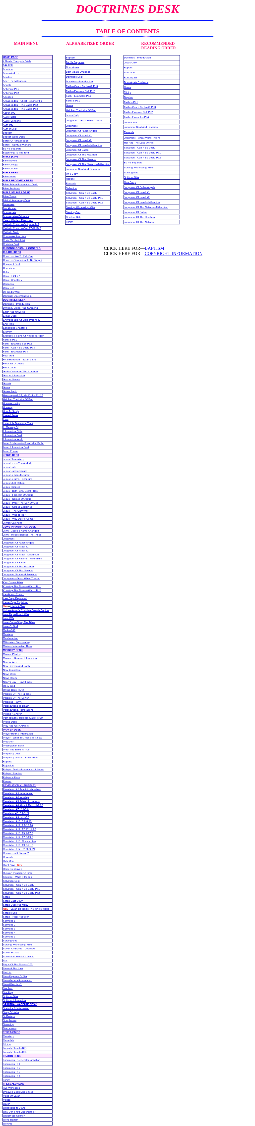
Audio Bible (9, 116)
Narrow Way (10, 662)
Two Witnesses (11, 1087)
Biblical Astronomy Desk (16, 200)
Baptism (7, 132)
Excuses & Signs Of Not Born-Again (23, 335)
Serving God (10, 940)
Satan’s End (10, 912)
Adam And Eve (11, 73)
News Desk (9, 674)
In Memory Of (10, 427)
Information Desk (12, 435)
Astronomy (9, 112)
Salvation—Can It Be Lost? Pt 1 (21, 888)
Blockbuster (9, 208)
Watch (6, 1103)
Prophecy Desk (11, 753)
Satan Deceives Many (15, 904)
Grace (6, 387)
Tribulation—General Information (21, 1060)
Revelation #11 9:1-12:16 (18, 825)
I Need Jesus (10, 415)
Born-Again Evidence (78, 71)
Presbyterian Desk (13, 745)
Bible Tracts (9, 196)
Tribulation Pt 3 (11, 1072)
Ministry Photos (11, 654)
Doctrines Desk (74, 76)
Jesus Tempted (11, 487)
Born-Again (9, 212)
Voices (6, 1099)
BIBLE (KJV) (10, 156)
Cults (6, 272)
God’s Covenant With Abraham (20, 371)
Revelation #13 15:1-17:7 (18, 833)
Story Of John (11, 1012)
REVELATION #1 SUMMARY (19, 785)
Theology (8, 1036)
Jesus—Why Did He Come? (19, 518)
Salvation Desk (11, 881)
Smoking (8, 992)
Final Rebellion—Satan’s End (20, 359)
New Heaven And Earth (16, 666)
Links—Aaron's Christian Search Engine (26, 610)
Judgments (130, 122)
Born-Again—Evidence (16, 216)
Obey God (9, 686)
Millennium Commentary (16, 642)
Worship (7, 1123)
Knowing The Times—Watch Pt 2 (22, 590)
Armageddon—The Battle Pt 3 (20, 108)
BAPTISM (154, 248)
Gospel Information (14, 375)
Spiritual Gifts (10, 996)
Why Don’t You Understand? (19, 1111)
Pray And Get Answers (16, 725)
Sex (5, 960)
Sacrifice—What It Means (17, 877)
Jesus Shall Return (14, 483)
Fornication (9, 367)
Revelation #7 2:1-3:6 (16, 809)
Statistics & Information (16, 1008)
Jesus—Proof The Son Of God (20, 502)
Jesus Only (9, 467)
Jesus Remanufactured (16, 475)
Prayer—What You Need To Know (22, 737)
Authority (8, 124)
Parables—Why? (12, 701)
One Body (72, 173)
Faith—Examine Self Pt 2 (17, 343)
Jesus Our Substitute (15, 471)
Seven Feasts (11, 952)
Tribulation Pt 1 (11, 1064)
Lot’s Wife (8, 618)
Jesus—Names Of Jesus (17, 498)
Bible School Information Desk (20, 184)
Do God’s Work (11, 292)
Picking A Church (12, 713)
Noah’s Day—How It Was (17, 682)
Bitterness (8, 204)
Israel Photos (10, 451)
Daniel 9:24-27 (11, 276)
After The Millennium (14, 81)
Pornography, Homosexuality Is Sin (23, 717)
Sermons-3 (9, 928)
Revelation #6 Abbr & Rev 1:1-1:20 (23, 805)
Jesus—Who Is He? (14, 514)
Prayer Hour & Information (18, 733)
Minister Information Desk (17, 646)
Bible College (10, 164)
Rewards (8, 857)
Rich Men (8, 861)
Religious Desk (11, 777)
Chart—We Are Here (14, 236)
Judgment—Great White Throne (21, 578)
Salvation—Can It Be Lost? (18, 884)
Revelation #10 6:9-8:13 (17, 821)
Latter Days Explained (15, 602)
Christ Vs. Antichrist (14, 240)
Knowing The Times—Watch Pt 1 (22, 586)
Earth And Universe (14, 311)
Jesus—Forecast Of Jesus (18, 494)
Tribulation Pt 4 (11, 1076)
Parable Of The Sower (16, 697)
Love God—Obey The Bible (19, 622)
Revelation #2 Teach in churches (22, 789)
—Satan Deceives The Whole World (26, 908)
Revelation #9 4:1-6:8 (16, 817)
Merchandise (10, 638)
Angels (7, 85)
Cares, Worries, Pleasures (18, 220)
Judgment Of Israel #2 (16, 550)
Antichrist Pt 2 (11, 93)
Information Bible (12, 431)
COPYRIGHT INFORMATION (173, 253)
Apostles (8, 97)
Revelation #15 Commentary (19, 841)
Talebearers (9, 1028)
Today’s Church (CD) (14, 1052)
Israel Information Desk (16, 447)
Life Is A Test (17, 606)
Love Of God (10, 626)
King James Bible (13, 582)
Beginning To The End (16, 152)
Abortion (8, 69)
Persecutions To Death (16, 705)
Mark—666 (9, 630)
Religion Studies (12, 773)
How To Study (11, 411)
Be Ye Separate (12, 148)
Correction (9, 268)
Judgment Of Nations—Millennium (22, 558)
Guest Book (10, 391)
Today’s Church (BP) (14, 1048)
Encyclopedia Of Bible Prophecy (21, 319)
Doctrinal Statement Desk (17, 295)
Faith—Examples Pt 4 (15, 351)
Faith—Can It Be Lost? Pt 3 (19, 347)
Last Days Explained (15, 598)
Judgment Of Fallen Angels (18, 542)
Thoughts (8, 1040)
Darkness (8, 284)
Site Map (8, 988)
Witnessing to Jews (14, 1107)
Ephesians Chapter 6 (15, 327)
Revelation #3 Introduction (18, 793)
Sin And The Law (13, 968)
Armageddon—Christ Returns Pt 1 (22, 100)
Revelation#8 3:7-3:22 (16, 813)
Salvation (71, 188)
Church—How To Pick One (18, 256)
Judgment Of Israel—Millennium (21, 554)
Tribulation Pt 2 (11, 1068)
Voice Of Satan (11, 1095)
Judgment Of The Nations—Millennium (88, 164)
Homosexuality (11, 403)
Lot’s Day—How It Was (16, 614)
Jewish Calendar (12, 522)
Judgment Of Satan (14, 562)
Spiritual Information (14, 1000)
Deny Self (8, 288)
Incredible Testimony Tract (18, 423)
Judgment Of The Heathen (18, 566)
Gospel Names (11, 379)
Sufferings (9, 1016)
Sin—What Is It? (12, 984)
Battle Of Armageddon (16, 140)
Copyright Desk (11, 264)
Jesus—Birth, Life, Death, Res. (20, 491)
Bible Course (10, 168)
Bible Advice (10, 160)
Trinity (69, 221)
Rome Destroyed (12, 869)
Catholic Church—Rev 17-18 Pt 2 (22, 228)
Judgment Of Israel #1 (16, 546)
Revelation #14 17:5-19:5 (18, 837)
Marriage (8, 634)
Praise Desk (10, 721)
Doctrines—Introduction (16, 303)
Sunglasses (9, 1020)
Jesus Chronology (13, 459)
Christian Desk (11, 244)
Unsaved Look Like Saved (18, 1091)
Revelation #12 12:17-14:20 (19, 829)
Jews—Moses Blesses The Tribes (22, 534)
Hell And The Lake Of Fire (18, 399)
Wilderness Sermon (14, 1115)
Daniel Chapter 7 (12, 280)
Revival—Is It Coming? (16, 853)
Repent (7, 781)
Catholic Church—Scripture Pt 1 (21, 224)
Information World (13, 439)
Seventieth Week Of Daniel (18, 956)
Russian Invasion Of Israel (18, 873)
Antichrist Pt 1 (11, 89)
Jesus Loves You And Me (17, 463)
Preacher (8, 741)
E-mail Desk (9, 315)
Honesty (7, 407)
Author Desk (10, 128)
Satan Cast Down (13, 900)
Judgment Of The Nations (18, 570)
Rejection (8, 765)
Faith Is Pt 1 (10, 339)
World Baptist (10, 1119)
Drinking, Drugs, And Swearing (20, 307)
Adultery (7, 77)
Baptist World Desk (14, 136)
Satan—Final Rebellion (16, 916)
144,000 (8, 65)
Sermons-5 (9, 936)
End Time (8, 323)
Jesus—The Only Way (15, 510)
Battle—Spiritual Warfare (17, 144)
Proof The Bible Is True (16, 749)
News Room (10, 678)
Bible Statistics (11, 188)
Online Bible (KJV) (13, 689)
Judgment (8, 538)
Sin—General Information (17, 980)
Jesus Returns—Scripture (17, 479)
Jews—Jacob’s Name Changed (21, 530)
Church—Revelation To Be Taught (22, 260)
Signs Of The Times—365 (18, 964)
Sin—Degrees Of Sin (15, 976)
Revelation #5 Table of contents (21, 801)
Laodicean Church (13, 594)
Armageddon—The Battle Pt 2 (20, 104)
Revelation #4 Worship (16, 797)
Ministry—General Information (20, 658)
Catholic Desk (11, 232)
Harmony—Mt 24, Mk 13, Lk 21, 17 (23, 395)
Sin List (7, 972)
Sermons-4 (9, 932)
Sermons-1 (9, 920)
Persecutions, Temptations (18, 709)
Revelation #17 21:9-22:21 (19, 849)
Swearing (8, 1024)
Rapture (7, 761)
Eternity (7, 331)
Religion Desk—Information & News (23, 769)
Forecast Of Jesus (13, 363)
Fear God (8, 355)
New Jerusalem (11, 670)
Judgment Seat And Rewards (20, 574)
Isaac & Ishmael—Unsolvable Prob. (23, 443)
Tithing (7, 1044)
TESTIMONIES (11, 1032)
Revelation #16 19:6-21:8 (18, 845)
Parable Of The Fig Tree (17, 693)
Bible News (9, 176)
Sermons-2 (9, 924)
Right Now (9, 865)
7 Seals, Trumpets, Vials (17, 61)
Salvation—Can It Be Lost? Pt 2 (21, 892)
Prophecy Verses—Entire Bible (20, 757)
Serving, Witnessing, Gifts (17, 944)
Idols (5, 419)
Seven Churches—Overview (19, 948)
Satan (6, 896)
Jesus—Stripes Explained (17, 506)
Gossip (7, 383)
